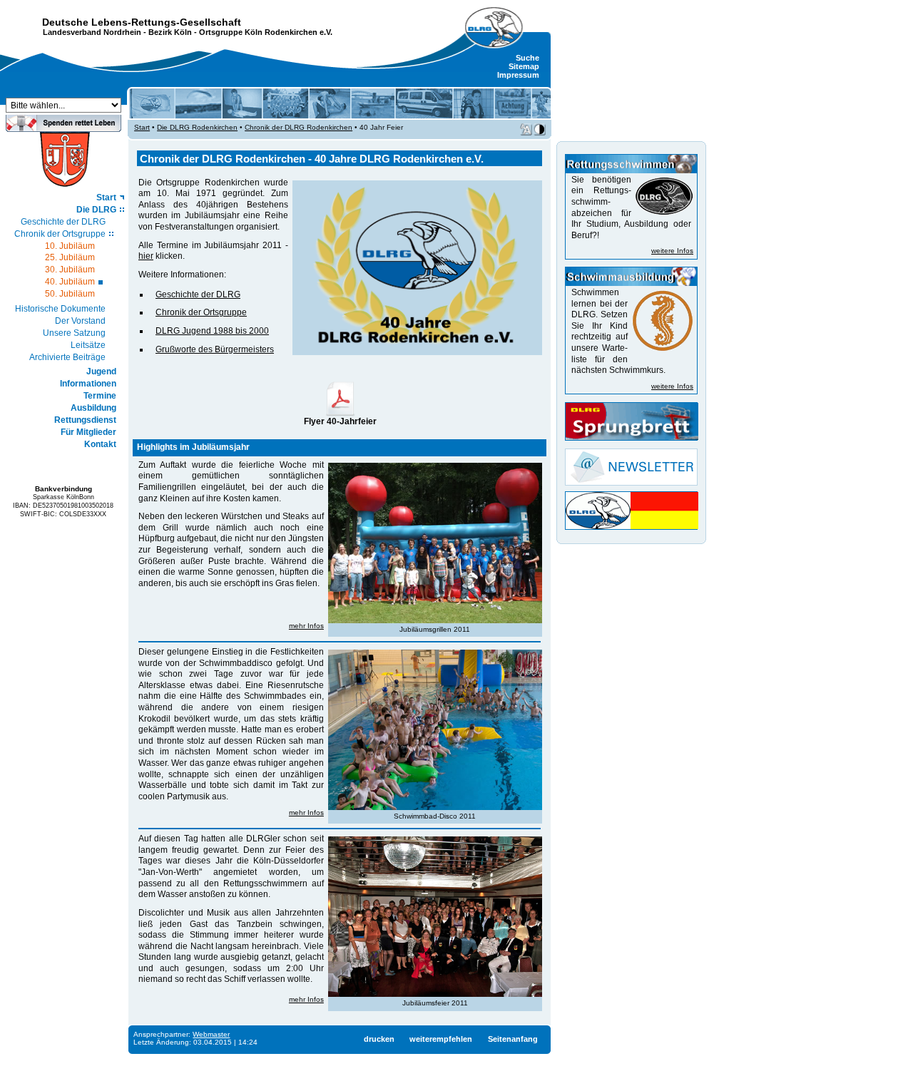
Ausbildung (93, 408)
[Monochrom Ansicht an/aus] (540, 129)
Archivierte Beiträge (67, 357)
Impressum (518, 75)
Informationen (88, 384)
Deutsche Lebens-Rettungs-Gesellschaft (141, 22)
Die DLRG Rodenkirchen (197, 127)
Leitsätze (88, 345)
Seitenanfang (513, 1039)
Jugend (101, 371)
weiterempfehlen (440, 1039)
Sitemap (524, 66)
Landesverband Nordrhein (92, 32)
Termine (99, 396)
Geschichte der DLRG (63, 222)
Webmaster (211, 1034)
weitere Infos (672, 251)
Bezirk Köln (170, 32)
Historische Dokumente (60, 309)
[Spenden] (63, 127)
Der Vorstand (80, 321)
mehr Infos (306, 626)
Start (106, 198)
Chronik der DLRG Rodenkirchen (298, 127)
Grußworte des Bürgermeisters (214, 349)
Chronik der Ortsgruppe (60, 234)
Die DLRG (96, 210)
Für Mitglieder (88, 432)
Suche (527, 57)
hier (145, 256)
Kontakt (100, 444)
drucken (379, 1039)
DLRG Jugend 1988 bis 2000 (212, 331)
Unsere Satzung (74, 333)
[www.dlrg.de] (494, 27)
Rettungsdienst (85, 420)
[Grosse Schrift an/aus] (526, 129)
